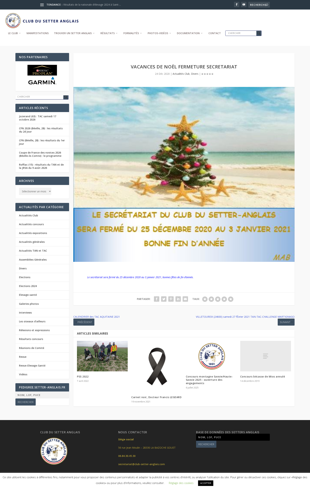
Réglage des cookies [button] (181, 483)
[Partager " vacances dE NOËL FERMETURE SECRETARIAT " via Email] (185, 299)
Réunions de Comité (31, 348)
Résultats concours (31, 339)
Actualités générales (32, 242)
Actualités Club (181, 73)
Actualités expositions (33, 233)
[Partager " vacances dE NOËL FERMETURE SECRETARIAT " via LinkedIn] (178, 299)
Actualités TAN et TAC (33, 250)
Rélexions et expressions (34, 330)
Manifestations (38, 33)
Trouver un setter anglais (73, 33)
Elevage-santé (28, 294)
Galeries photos (29, 303)
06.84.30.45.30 (126, 456)
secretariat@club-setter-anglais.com (141, 464)
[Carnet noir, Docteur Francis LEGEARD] (156, 366)
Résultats (107, 33)
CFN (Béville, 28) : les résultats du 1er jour (42, 142)
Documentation (188, 33)
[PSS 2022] (102, 356)
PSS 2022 (82, 376)
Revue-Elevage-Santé (32, 365)
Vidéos (23, 374)
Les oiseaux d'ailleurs (32, 321)
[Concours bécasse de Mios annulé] (265, 356)
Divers (194, 73)
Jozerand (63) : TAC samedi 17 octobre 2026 (37, 118)
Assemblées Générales (33, 259)
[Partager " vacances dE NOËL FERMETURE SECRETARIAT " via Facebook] (156, 299)
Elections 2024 (28, 286)
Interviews (25, 312)
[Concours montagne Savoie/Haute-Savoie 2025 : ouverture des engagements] (211, 356)
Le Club (13, 33)
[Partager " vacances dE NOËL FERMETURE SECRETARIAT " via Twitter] (163, 299)
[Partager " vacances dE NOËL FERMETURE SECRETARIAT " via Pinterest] (171, 299)
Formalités (131, 33)
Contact (214, 33)
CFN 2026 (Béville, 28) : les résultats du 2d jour (41, 130)
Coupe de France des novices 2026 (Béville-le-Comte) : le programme (40, 154)
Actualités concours (31, 224)
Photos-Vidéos (158, 33)
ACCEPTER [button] (205, 483)
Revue (22, 356)
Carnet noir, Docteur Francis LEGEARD (156, 397)
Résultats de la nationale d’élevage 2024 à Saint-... (92, 4)
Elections (24, 277)
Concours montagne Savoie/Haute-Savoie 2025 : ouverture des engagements (209, 380)
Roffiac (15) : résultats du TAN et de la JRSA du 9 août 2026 (41, 166)
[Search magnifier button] (258, 33)
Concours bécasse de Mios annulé (262, 376)
